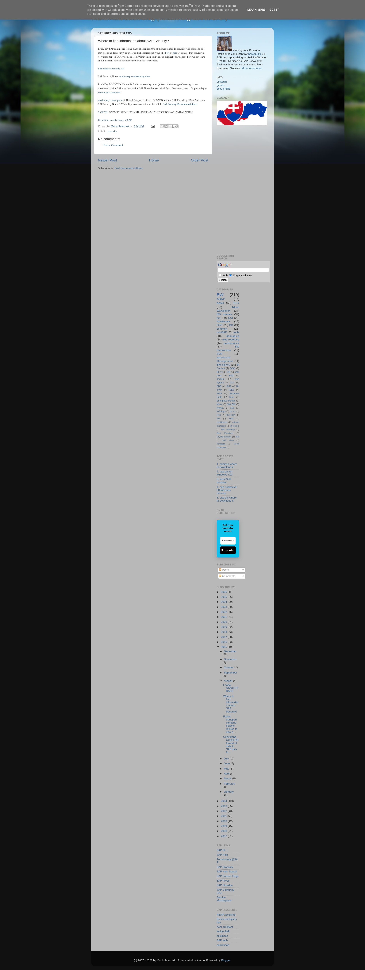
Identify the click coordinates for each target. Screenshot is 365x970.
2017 (224, 637)
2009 (224, 826)
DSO (232, 368)
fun (219, 317)
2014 (224, 801)
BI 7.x (220, 372)
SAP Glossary (225, 867)
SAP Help (222, 854)
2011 (224, 816)
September (230, 672)
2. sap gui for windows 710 (224, 473)
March (228, 778)
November (230, 659)
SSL (232, 408)
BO (231, 325)
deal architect (225, 926)
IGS (237, 437)
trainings (221, 411)
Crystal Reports (224, 437)
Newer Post (107, 160)
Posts (225, 569)
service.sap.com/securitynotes (134, 76)
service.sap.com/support (110, 100)
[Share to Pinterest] (177, 126)
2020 (224, 622)
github (220, 85)
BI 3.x (233, 411)
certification (222, 422)
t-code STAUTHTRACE (230, 688)
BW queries (224, 314)
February (229, 783)
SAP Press (223, 880)
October (229, 667)
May (227, 768)
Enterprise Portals (226, 400)
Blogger (225, 960)
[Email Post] (152, 126)
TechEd (221, 379)
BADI (231, 375)
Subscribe (227, 550)
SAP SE (221, 850)
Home (154, 160)
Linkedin (222, 81)
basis (220, 303)
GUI (230, 317)
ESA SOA (230, 415)
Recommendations (187, 104)
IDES (231, 390)
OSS (219, 325)
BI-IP (228, 386)
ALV (232, 382)
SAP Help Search (227, 871)
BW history (223, 364)
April (227, 773)
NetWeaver (223, 321)
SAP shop (228, 440)
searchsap (223, 945)
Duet (231, 397)
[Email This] (162, 126)
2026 (224, 592)
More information (252, 68)
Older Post (199, 160)
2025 (224, 597)
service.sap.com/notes (109, 92)
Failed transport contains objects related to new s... (230, 724)
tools (236, 332)
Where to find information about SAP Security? (230, 704)
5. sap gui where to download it (227, 499)
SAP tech (222, 940)
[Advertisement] (232, 189)
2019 (224, 627)
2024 (224, 601)
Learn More (256, 9)
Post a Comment (113, 145)
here (167, 52)
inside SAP (223, 931)
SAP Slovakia (225, 885)
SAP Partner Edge (228, 876)
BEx (236, 303)
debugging (232, 336)
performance (231, 343)
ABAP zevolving (226, 914)
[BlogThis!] (166, 126)
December (230, 651)
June (227, 763)
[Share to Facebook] (173, 126)
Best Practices (225, 433)
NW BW (231, 404)
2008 (224, 831)
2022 (224, 612)
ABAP (221, 299)
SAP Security (170, 104)
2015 (224, 647)
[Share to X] (169, 126)
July (226, 758)
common (222, 328)
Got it (274, 9)
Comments (228, 576)
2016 (224, 642)
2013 (224, 806)
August (228, 680)
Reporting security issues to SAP (115, 119)
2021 (224, 616)
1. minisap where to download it (227, 465)
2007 (224, 836)
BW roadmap (228, 429)
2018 (224, 631)
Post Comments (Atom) (128, 168)
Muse (219, 404)
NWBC (220, 408)
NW (218, 418)
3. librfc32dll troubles (224, 481)
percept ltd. (255, 53)
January (229, 791)
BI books (234, 426)
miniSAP (222, 332)
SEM (231, 418)
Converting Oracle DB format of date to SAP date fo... (230, 744)
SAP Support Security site (111, 68)
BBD (219, 386)
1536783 (102, 112)
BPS (219, 415)
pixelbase (222, 935)
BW (220, 294)
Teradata (221, 444)
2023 (224, 607)
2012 (224, 811)
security (112, 131)
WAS (219, 393)
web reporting (230, 339)
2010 (224, 821)
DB (228, 372)
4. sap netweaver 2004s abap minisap (227, 490)
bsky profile (223, 88)
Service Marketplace (224, 899)
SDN (219, 353)
